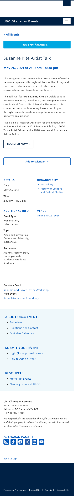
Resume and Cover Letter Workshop (26, 290)
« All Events (11, 34)
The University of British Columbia (26, 7)
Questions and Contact (23, 327)
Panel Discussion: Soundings (21, 298)
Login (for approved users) (26, 353)
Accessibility (63, 490)
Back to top (10, 458)
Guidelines (16, 322)
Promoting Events (20, 378)
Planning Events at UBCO (24, 384)
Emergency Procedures (14, 490)
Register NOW (17, 143)
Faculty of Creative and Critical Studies (51, 190)
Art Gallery (46, 184)
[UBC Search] (67, 4)
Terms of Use (35, 490)
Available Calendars (21, 333)
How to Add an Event (22, 358)
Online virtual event (48, 215)
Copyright (49, 490)
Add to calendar (35, 161)
